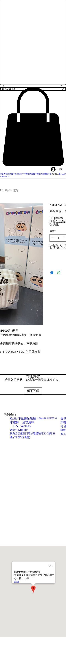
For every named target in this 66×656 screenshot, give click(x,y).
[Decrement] (52, 238)
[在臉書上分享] (52, 273)
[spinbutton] (58, 238)
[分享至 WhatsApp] (59, 273)
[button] (33, 126)
